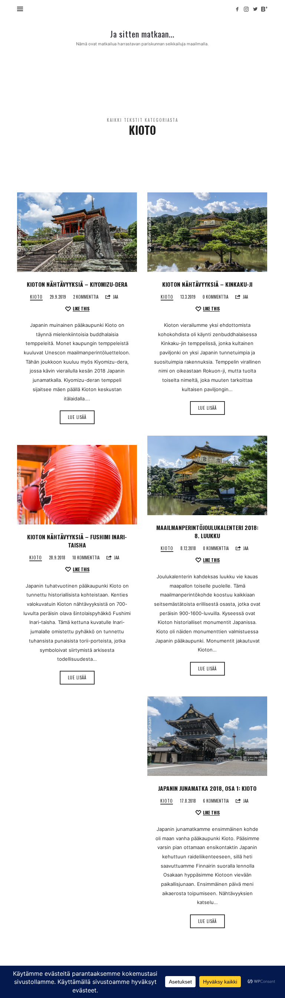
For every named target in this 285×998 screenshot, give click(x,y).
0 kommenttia (215, 297)
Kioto (36, 297)
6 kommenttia (216, 801)
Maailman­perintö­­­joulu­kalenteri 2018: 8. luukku (207, 531)
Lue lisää (77, 417)
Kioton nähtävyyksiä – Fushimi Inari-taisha (77, 540)
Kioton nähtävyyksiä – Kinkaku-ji (207, 284)
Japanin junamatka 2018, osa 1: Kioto (207, 788)
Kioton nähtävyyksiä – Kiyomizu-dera (77, 284)
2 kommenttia (85, 297)
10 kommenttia (85, 557)
